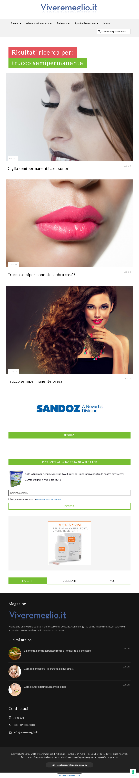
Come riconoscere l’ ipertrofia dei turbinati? (49, 668)
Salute (14, 23)
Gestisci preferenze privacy (71, 764)
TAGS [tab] (111, 580)
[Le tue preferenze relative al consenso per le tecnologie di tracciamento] (133, 772)
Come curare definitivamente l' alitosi (45, 686)
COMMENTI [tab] (69, 580)
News (106, 23)
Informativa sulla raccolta (69, 775)
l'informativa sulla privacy (48, 499)
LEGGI (127, 165)
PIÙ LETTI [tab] (27, 580)
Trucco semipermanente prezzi (36, 381)
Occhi (12, 158)
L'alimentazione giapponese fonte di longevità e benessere (57, 650)
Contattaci (18, 708)
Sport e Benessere (85, 23)
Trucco (13, 264)
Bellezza (62, 23)
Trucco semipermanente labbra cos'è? (41, 274)
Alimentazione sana (37, 23)
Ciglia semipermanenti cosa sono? (38, 168)
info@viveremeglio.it (26, 732)
